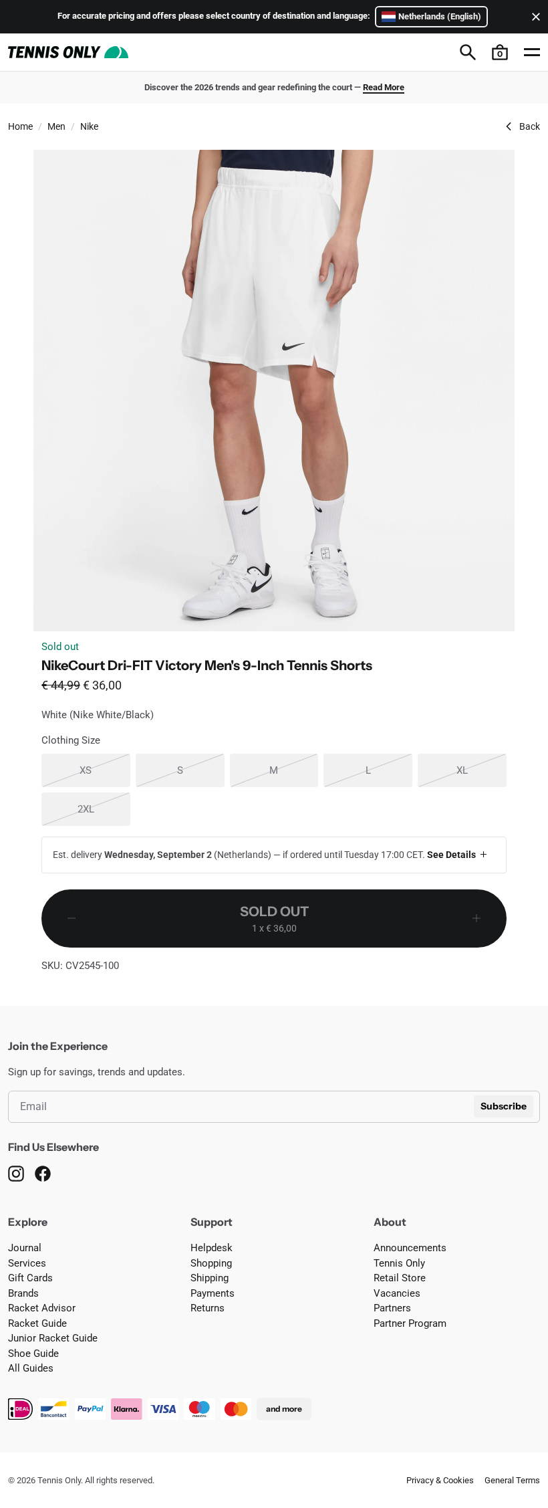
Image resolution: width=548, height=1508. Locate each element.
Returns (207, 1308)
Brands (23, 1293)
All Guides (30, 1368)
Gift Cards (30, 1278)
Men (56, 126)
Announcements (410, 1248)
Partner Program (410, 1323)
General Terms (512, 1480)
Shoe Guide (33, 1354)
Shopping (211, 1263)
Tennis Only (399, 1263)
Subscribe (504, 1106)
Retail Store (400, 1278)
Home (20, 126)
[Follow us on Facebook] (43, 1174)
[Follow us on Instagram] (16, 1174)
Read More (383, 87)
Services (27, 1263)
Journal (24, 1248)
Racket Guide (37, 1323)
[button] (500, 52)
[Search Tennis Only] (468, 52)
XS (105, 770)
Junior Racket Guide (53, 1338)
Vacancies (397, 1293)
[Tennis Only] (68, 52)
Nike (89, 126)
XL (481, 770)
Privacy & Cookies (440, 1480)
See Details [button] (451, 854)
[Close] (533, 16)
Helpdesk (211, 1248)
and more (284, 1409)
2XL (104, 808)
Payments (212, 1293)
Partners (392, 1308)
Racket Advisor (42, 1308)
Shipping (209, 1278)
